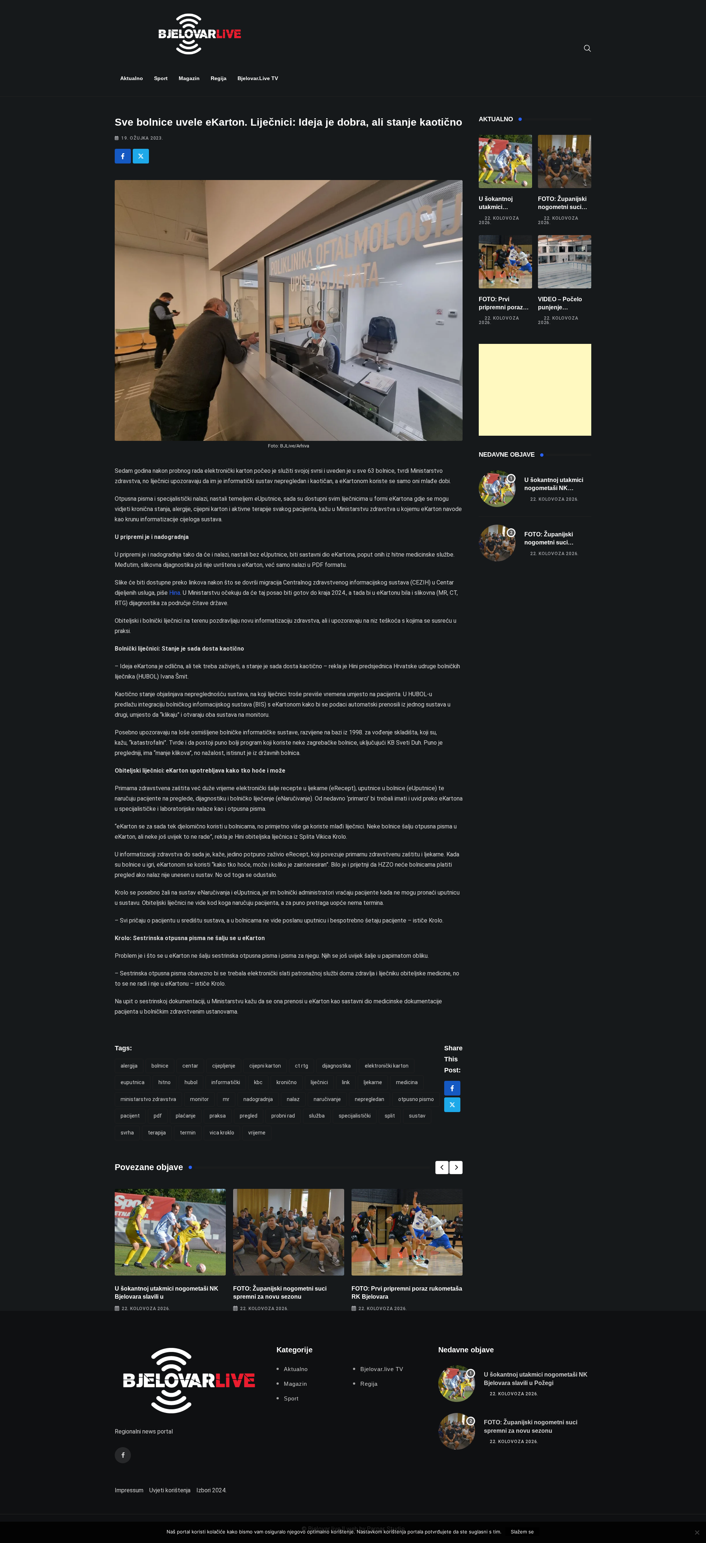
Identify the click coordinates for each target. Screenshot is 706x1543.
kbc (258, 1082)
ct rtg (301, 1066)
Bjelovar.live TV (258, 78)
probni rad (283, 1116)
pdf (158, 1116)
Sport (161, 78)
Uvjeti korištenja (169, 1490)
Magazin (189, 78)
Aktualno (131, 78)
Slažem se (522, 1532)
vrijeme (256, 1133)
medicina (407, 1082)
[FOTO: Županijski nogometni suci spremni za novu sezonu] (564, 161)
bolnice (159, 1066)
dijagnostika (336, 1066)
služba (317, 1116)
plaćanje (186, 1116)
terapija (157, 1133)
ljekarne (373, 1082)
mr (226, 1099)
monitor (199, 1099)
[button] (442, 1167)
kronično (287, 1082)
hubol (191, 1082)
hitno (164, 1082)
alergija (129, 1066)
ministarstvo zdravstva (148, 1099)
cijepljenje (223, 1066)
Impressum (129, 1490)
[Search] (587, 47)
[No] (696, 1532)
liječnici (319, 1082)
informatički (225, 1082)
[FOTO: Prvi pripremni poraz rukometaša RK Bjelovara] (505, 261)
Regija (219, 78)
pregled (248, 1116)
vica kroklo (222, 1133)
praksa (218, 1116)
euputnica (133, 1082)
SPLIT (390, 1116)
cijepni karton (265, 1066)
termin (188, 1133)
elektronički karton (387, 1066)
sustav (417, 1116)
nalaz (293, 1099)
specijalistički (355, 1116)
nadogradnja (258, 1099)
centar (190, 1066)
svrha (127, 1133)
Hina (174, 592)
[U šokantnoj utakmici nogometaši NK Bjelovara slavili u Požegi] (505, 161)
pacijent (130, 1116)
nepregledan (369, 1099)
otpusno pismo (416, 1099)
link (346, 1082)
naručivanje (327, 1099)
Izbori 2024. (211, 1490)
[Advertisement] (535, 390)
